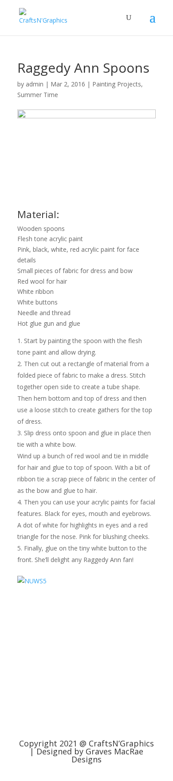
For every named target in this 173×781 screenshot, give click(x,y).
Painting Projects (116, 84)
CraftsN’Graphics (121, 743)
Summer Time (37, 94)
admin (34, 84)
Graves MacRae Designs (107, 755)
